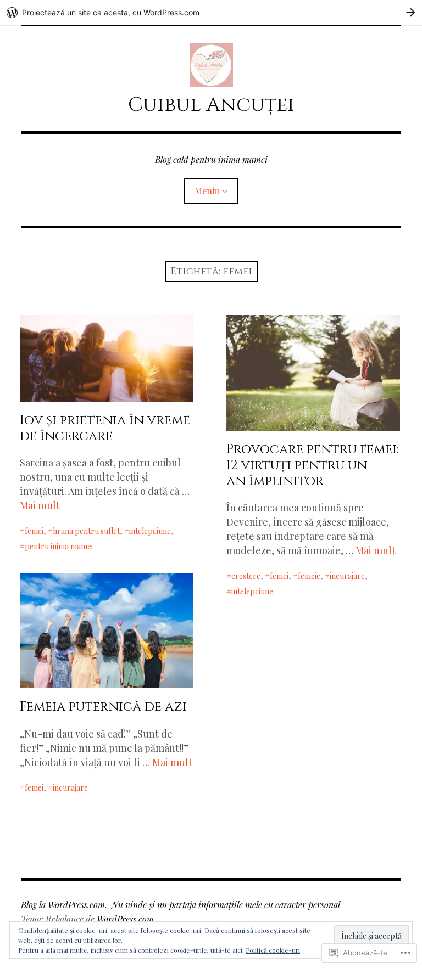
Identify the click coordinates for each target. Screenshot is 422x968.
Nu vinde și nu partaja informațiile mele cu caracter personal (226, 904)
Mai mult (40, 505)
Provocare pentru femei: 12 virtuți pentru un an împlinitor (312, 465)
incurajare (347, 576)
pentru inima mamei (59, 546)
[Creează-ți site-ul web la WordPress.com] (211, 12)
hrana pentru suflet (86, 531)
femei (34, 531)
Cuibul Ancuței (211, 105)
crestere (245, 576)
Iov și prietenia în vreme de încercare (105, 428)
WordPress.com (125, 919)
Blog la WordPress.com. (64, 904)
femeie (309, 576)
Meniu (207, 190)
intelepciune (150, 531)
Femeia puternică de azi (103, 707)
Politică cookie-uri (273, 950)
